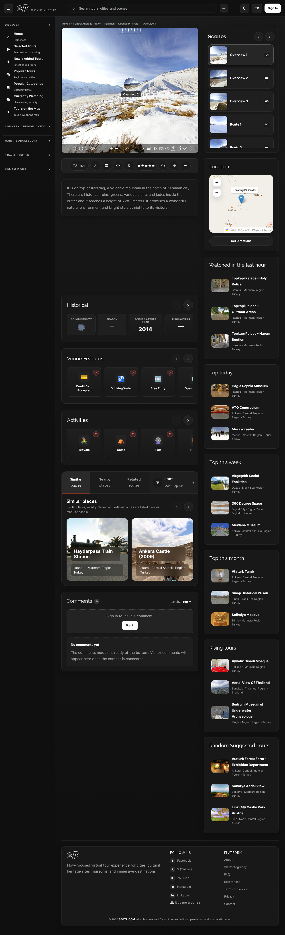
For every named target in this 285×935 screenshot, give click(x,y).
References (232, 881)
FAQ (227, 874)
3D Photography (235, 867)
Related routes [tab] (134, 482)
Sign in (129, 625)
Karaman (109, 23)
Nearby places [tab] (104, 482)
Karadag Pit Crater (128, 23)
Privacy (229, 896)
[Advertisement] (129, 255)
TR (257, 8)
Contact (229, 904)
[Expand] (174, 166)
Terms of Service (236, 889)
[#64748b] (81, 327)
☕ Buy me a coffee (185, 902)
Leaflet (232, 230)
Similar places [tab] (75, 482)
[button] (241, 199)
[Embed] (118, 165)
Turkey (66, 23)
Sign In (273, 8)
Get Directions (241, 241)
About (228, 859)
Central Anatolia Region (87, 23)
